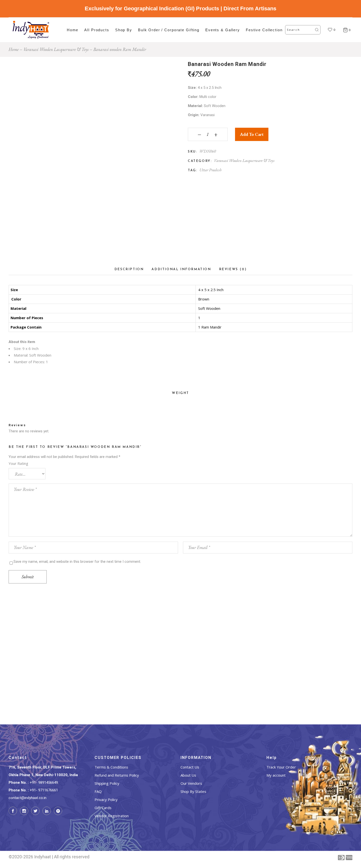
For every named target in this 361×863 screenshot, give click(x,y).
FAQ (98, 791)
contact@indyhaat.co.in (27, 798)
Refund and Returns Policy (117, 775)
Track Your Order (281, 767)
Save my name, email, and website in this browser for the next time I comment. (77, 561)
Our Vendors (191, 783)
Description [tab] (129, 269)
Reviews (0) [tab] (233, 269)
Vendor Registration (112, 815)
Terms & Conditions (111, 767)
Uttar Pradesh (210, 170)
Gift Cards (103, 807)
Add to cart (252, 134)
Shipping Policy (107, 783)
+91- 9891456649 (44, 782)
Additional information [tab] (181, 269)
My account (276, 775)
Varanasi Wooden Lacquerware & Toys (244, 160)
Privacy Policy (106, 799)
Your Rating (18, 463)
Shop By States (193, 791)
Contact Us (189, 767)
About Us (188, 775)
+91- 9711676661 (44, 790)
